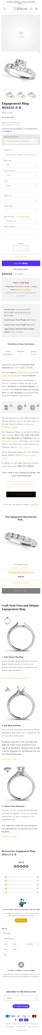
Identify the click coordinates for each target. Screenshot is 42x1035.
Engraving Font (16, 216)
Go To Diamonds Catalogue (21, 494)
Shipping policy (22, 1030)
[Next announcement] (38, 3)
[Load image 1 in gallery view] (10, 95)
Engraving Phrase (9, 227)
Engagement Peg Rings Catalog (14, 678)
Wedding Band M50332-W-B (21, 572)
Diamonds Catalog (9, 836)
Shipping (4, 125)
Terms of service (33, 1027)
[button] (4, 8)
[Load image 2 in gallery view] (21, 95)
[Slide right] (39, 95)
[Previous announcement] (4, 3)
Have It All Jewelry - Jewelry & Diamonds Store (23, 1024)
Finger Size (7, 196)
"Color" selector (24, 447)
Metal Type (7, 160)
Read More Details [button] (21, 582)
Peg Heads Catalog (9, 758)
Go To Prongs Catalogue (21, 484)
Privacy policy (21, 1027)
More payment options (21, 269)
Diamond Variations (11, 136)
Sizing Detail (8, 206)
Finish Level (8, 150)
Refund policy (10, 1027)
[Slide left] (2, 95)
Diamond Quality (9, 171)
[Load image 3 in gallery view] (32, 95)
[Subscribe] (35, 998)
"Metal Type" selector (10, 441)
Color (6, 181)
